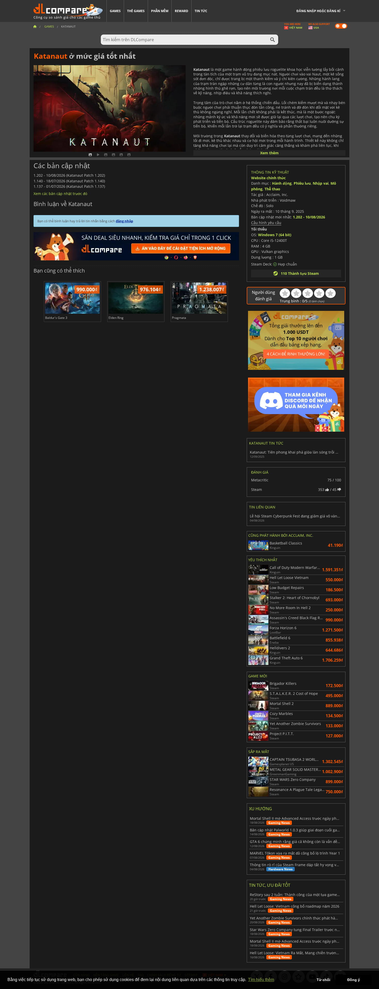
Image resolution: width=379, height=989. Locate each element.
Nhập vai (320, 183)
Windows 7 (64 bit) (274, 234)
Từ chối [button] (323, 980)
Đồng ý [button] (353, 980)
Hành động (282, 183)
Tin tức (201, 11)
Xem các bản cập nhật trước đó (60, 193)
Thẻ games (136, 11)
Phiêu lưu (302, 183)
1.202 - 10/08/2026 (309, 217)
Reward (181, 11)
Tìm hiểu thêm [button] (261, 979)
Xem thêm (269, 152)
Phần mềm (159, 11)
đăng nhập (124, 221)
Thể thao (272, 188)
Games (115, 11)
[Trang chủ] (34, 26)
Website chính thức (268, 177)
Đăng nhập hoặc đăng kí (318, 11)
